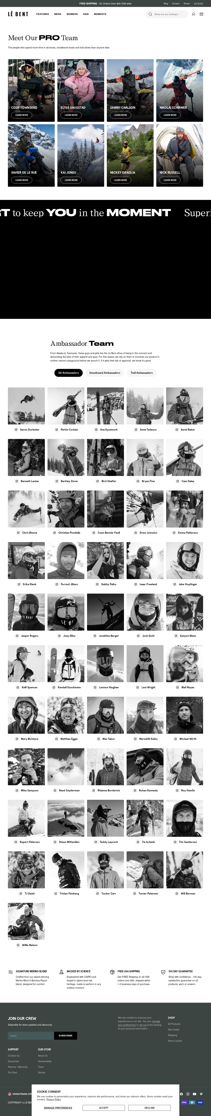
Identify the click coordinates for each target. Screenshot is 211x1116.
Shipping (172, 1035)
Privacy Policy (53, 1099)
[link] (29, 979)
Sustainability (45, 1061)
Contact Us (13, 1055)
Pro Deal (12, 1072)
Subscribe (66, 1035)
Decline (150, 1107)
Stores (187, 3)
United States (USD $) (24, 1094)
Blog (166, 3)
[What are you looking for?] (150, 14)
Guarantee (13, 1061)
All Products (174, 1023)
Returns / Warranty (18, 1066)
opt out (143, 1024)
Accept (103, 1107)
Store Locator (175, 1040)
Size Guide (173, 1029)
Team (41, 1066)
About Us (42, 1055)
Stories (41, 1072)
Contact (176, 3)
